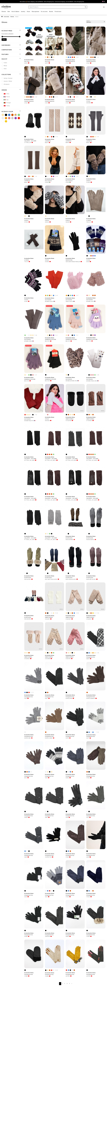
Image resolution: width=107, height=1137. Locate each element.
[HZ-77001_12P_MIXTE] (54, 438)
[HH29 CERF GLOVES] (95, 557)
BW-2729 (26, 381)
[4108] (75, 795)
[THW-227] (95, 200)
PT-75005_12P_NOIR (29, 540)
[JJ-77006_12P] (33, 120)
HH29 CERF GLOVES (91, 579)
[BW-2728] (54, 358)
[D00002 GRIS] (33, 716)
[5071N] (75, 716)
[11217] (54, 874)
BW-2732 (47, 341)
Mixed (5, 65)
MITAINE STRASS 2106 (91, 381)
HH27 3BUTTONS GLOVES (51, 579)
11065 (25, 857)
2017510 (68, 976)
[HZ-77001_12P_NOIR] (33, 438)
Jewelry (23, 12)
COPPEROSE (48, 141)
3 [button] (64, 983)
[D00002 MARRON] (95, 676)
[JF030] (95, 239)
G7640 (46, 182)
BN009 (67, 142)
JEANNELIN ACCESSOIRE (50, 339)
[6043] (33, 755)
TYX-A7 (26, 262)
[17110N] (33, 954)
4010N (25, 936)
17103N (88, 936)
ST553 (67, 103)
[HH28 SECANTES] (95, 517)
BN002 (88, 143)
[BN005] (33, 160)
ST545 (25, 103)
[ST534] (95, 41)
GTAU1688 (47, 659)
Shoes (28, 12)
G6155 (25, 63)
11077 (87, 738)
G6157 (46, 63)
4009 (87, 857)
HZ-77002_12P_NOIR (71, 460)
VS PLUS (88, 101)
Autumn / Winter (8, 81)
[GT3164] (95, 160)
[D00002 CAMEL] (54, 716)
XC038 (25, 301)
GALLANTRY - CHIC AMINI (30, 141)
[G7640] (54, 160)
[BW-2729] (33, 358)
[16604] (95, 636)
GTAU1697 (88, 619)
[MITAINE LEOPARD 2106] (75, 358)
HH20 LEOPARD (69, 540)
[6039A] (75, 755)
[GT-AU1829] (95, 398)
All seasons (6, 84)
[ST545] (33, 80)
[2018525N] (54, 914)
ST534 (87, 63)
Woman (12, 17)
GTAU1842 (26, 659)
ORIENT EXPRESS (69, 419)
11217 (46, 897)
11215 (46, 778)
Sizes (5, 68)
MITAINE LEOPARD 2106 (71, 381)
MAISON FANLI (69, 260)
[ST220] (75, 41)
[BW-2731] (75, 319)
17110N (25, 976)
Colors (5, 62)
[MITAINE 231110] (95, 279)
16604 (87, 659)
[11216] (33, 676)
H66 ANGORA (27, 619)
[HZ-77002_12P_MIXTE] (95, 438)
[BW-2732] (54, 319)
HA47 (46, 698)
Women (4, 12)
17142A (88, 897)
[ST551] (54, 80)
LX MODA (88, 220)
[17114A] (95, 755)
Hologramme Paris (90, 657)
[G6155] (33, 41)
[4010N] (33, 914)
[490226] (54, 200)
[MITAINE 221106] (33, 319)
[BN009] (75, 120)
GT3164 (88, 182)
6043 (25, 778)
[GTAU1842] (33, 636)
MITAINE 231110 (90, 301)
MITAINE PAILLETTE (28, 421)
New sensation (48, 181)
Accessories (44, 12)
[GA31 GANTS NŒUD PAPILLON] (75, 239)
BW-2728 (47, 381)
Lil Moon (88, 180)
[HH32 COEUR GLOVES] (75, 557)
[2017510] (75, 954)
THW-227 (88, 222)
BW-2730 (88, 341)
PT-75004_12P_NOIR (71, 500)
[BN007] (54, 120)
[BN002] (95, 120)
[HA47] (54, 676)
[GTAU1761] (75, 636)
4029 (25, 897)
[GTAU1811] (54, 597)
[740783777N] (54, 835)
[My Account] (103, 7)
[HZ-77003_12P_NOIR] (33, 478)
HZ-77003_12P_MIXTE (50, 500)
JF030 (87, 262)
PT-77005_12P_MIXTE (50, 540)
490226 (47, 222)
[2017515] (95, 954)
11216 (25, 698)
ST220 (67, 63)
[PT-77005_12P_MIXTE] (54, 517)
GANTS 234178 (69, 301)
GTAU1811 (47, 619)
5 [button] (69, 983)
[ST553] (75, 80)
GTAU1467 (68, 619)
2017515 (88, 976)
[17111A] (75, 835)
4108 (67, 817)
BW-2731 (68, 341)
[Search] (85, 7)
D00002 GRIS (27, 738)
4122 (87, 817)
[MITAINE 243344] (54, 279)
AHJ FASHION (48, 300)
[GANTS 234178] (75, 279)
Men (9, 12)
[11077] (95, 716)
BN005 (25, 182)
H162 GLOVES (27, 579)
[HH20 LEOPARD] (75, 517)
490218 (67, 222)
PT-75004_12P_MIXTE (91, 500)
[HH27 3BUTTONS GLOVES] (54, 557)
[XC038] (33, 279)
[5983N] (75, 914)
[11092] (54, 795)
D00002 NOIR (69, 698)
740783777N (48, 857)
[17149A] (54, 954)
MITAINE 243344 (49, 301)
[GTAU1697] (95, 597)
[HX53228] (54, 398)
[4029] (33, 874)
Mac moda (26, 61)
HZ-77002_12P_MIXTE (91, 460)
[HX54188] (95, 80)
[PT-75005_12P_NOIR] (33, 517)
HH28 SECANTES (90, 540)
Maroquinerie (35, 12)
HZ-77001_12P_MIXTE (50, 460)
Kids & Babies (15, 12)
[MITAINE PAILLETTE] (33, 398)
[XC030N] (54, 239)
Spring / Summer (8, 78)
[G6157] (54, 41)
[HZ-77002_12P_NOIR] (75, 438)
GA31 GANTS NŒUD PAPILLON (73, 262)
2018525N (47, 936)
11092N (26, 817)
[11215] (54, 755)
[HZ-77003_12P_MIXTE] (54, 478)
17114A (88, 778)
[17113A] (75, 874)
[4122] (95, 795)
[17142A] (95, 874)
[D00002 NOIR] (75, 676)
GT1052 (26, 222)
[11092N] (33, 795)
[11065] (33, 835)
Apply (4, 39)
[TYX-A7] (33, 239)
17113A (67, 897)
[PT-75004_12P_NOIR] (75, 478)
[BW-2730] (95, 319)
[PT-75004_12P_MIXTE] (95, 478)
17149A (46, 976)
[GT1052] (33, 200)
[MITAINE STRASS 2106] (95, 358)
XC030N (47, 262)
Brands (51, 12)
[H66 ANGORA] (33, 597)
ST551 (46, 103)
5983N (67, 936)
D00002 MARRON (90, 698)
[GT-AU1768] (75, 398)
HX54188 (88, 103)
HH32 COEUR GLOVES (71, 579)
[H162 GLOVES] (33, 557)
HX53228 (47, 421)
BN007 (46, 143)
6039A (67, 778)
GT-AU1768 (68, 421)
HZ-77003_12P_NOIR (29, 500)
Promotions (58, 12)
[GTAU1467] (75, 597)
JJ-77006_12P (27, 142)
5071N (67, 738)
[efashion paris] (6, 7)
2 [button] (62, 983)
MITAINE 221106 (28, 341)
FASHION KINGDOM (70, 61)
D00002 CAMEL (48, 738)
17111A (67, 857)
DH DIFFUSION (69, 538)
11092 (46, 817)
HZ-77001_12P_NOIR (29, 460)
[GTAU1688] (54, 636)
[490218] (75, 200)
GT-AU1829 (89, 421)
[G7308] (75, 160)
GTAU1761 (68, 659)
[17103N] (95, 914)
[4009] (95, 835)
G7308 (67, 182)
